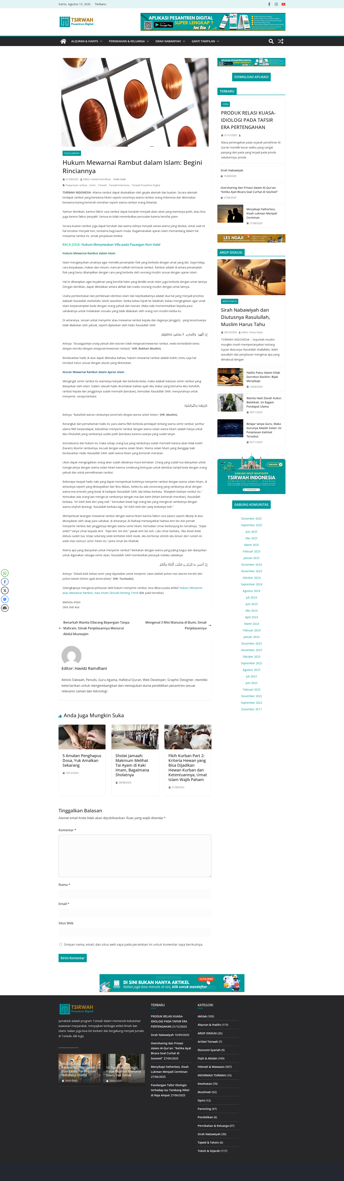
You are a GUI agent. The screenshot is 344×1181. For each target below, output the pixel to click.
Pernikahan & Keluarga (127, 41)
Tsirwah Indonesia (119, 185)
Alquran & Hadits (84, 41)
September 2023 (251, 663)
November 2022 (251, 696)
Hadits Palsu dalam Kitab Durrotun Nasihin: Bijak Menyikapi (263, 377)
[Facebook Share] (5, 582)
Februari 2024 (251, 630)
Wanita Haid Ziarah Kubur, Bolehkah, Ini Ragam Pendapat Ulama (264, 402)
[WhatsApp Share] (5, 573)
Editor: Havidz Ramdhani (97, 179)
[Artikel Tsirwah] (63, 41)
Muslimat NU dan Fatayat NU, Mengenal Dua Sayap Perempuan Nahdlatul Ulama (79, 1069)
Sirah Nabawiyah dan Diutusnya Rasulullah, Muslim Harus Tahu (245, 317)
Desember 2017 (251, 709)
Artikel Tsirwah (208, 1041)
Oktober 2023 (251, 656)
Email (64, 904)
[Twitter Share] (5, 590)
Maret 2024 (251, 624)
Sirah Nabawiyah (168, 41)
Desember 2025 (251, 518)
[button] (100, 41)
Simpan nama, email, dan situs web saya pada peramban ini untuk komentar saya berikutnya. (133, 944)
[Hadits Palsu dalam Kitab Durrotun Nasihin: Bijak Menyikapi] (230, 379)
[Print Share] (5, 608)
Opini (225, 104)
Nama (64, 884)
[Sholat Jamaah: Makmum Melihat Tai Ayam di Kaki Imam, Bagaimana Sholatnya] (134, 727)
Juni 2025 (251, 532)
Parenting (204, 1109)
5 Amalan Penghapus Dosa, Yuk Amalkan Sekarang (82, 760)
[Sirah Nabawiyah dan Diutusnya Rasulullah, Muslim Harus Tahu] (251, 277)
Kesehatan (205, 1084)
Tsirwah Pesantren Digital (146, 185)
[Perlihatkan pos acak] (280, 41)
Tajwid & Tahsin (208, 1142)
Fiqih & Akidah (71, 153)
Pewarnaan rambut (76, 185)
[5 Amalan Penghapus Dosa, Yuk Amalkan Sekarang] (82, 727)
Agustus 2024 (251, 591)
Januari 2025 (251, 558)
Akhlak (202, 1016)
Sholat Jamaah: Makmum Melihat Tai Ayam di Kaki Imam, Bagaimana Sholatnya (132, 765)
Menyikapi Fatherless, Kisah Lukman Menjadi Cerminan (261, 213)
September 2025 (251, 525)
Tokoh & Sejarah (209, 1151)
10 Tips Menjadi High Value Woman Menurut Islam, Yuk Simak (123, 1071)
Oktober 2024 (251, 578)
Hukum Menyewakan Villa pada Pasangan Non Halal (120, 244)
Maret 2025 (251, 545)
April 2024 (251, 617)
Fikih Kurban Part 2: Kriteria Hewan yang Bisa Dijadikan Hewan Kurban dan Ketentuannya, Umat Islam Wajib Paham (187, 767)
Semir (92, 185)
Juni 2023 (251, 683)
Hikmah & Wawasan (211, 1067)
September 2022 (251, 702)
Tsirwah (102, 185)
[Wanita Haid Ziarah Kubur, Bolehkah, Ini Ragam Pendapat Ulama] (230, 405)
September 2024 (251, 584)
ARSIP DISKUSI (230, 301)
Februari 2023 (251, 689)
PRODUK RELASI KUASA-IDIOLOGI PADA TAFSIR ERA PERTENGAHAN (248, 119)
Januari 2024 (251, 637)
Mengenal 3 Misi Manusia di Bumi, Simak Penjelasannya (176, 625)
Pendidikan (205, 1117)
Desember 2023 (251, 643)
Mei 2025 (251, 538)
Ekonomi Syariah (209, 1050)
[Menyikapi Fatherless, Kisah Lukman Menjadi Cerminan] (230, 216)
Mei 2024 (251, 610)
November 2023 (251, 650)
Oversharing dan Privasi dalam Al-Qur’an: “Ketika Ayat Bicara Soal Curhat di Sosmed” (249, 190)
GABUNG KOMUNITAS (251, 504)
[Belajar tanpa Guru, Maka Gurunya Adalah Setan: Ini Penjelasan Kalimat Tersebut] (230, 433)
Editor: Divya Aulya (252, 332)
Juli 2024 (251, 597)
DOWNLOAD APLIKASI (251, 77)
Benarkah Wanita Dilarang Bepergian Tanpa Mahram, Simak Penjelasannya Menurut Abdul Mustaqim (96, 628)
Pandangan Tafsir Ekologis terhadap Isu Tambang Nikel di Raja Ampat (170, 1090)
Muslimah (204, 1092)
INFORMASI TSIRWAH (212, 1075)
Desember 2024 (251, 564)
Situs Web (66, 923)
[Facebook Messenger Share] (5, 599)
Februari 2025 (251, 551)
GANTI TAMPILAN (203, 41)
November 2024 (251, 571)
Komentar (67, 830)
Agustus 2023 (251, 670)
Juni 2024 (251, 604)
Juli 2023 (251, 676)
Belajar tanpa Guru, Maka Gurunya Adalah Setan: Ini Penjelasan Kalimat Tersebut (263, 430)
